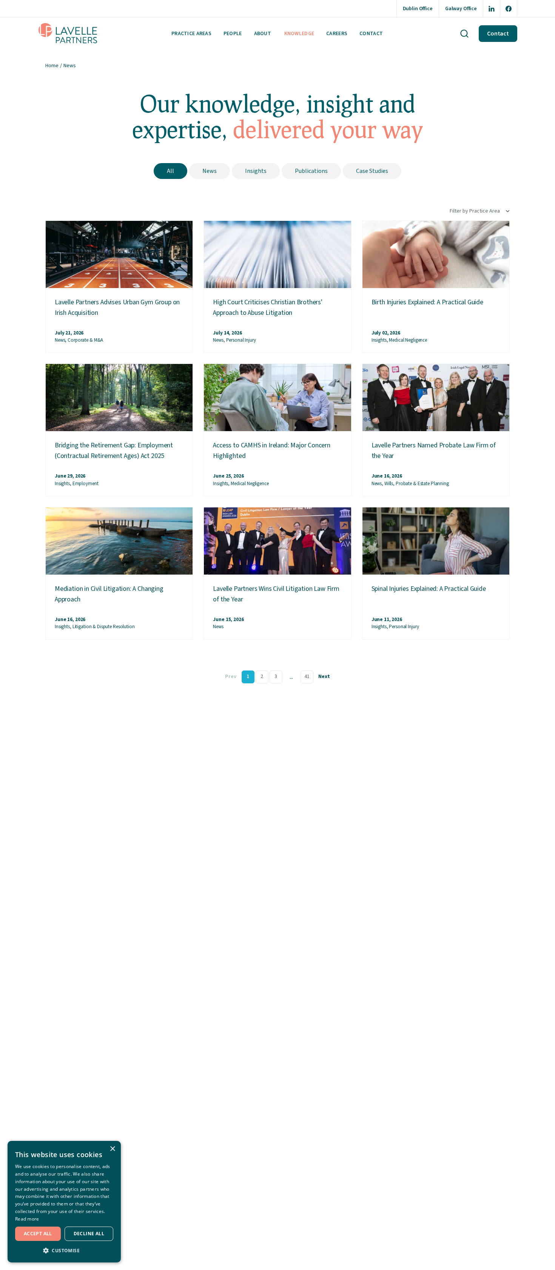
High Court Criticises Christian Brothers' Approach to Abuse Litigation (267, 307)
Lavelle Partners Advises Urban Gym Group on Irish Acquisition (117, 307)
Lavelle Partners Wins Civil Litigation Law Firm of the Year (276, 594)
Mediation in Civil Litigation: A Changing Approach (109, 594)
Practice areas (191, 33)
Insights (256, 171)
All (170, 171)
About (262, 33)
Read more (27, 1219)
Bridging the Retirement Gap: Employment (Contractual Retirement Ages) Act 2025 (114, 451)
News (209, 171)
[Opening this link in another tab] (491, 8)
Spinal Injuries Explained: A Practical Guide (429, 588)
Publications (311, 171)
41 (307, 676)
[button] (64, 1250)
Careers (336, 33)
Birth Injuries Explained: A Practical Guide (427, 302)
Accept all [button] (38, 1233)
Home (52, 65)
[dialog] (64, 1201)
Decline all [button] (89, 1233)
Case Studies (372, 171)
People (233, 33)
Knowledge (299, 33)
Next (324, 676)
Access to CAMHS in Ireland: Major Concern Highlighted (271, 451)
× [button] (112, 1149)
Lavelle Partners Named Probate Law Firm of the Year (434, 451)
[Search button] (464, 33)
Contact (371, 33)
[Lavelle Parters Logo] (68, 34)
